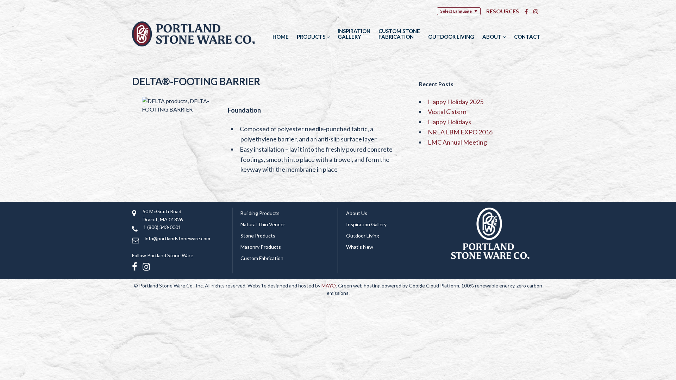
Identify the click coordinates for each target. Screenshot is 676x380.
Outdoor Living (451, 36)
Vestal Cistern (447, 111)
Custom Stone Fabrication (399, 34)
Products (311, 36)
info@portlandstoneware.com (177, 238)
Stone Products (257, 236)
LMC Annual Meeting (457, 142)
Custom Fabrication (261, 258)
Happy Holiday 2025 (455, 102)
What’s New (359, 247)
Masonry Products (260, 247)
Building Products (260, 213)
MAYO (328, 286)
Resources (502, 11)
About (492, 36)
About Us (356, 213)
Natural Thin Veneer (262, 224)
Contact (527, 36)
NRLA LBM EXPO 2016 (460, 132)
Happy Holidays (449, 122)
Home (281, 36)
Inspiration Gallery (354, 34)
